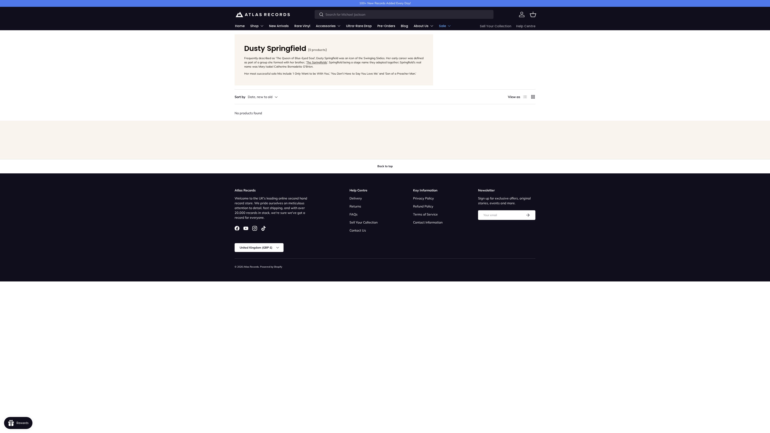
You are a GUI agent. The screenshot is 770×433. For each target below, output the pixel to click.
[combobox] (404, 14)
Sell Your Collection (495, 26)
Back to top (385, 166)
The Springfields (316, 62)
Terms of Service (425, 214)
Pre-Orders (386, 26)
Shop (254, 26)
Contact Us (358, 230)
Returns (355, 206)
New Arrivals (279, 26)
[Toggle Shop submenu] (261, 25)
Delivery (356, 198)
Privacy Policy (423, 198)
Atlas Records (251, 266)
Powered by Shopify (271, 266)
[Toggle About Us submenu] (431, 25)
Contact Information (428, 222)
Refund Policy (423, 206)
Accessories (326, 26)
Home (240, 26)
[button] (533, 14)
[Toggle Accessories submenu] (338, 25)
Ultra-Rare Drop (359, 26)
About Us (421, 26)
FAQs (354, 214)
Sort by (240, 97)
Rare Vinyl (302, 26)
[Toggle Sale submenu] (449, 25)
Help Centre (525, 26)
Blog (404, 26)
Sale (442, 26)
